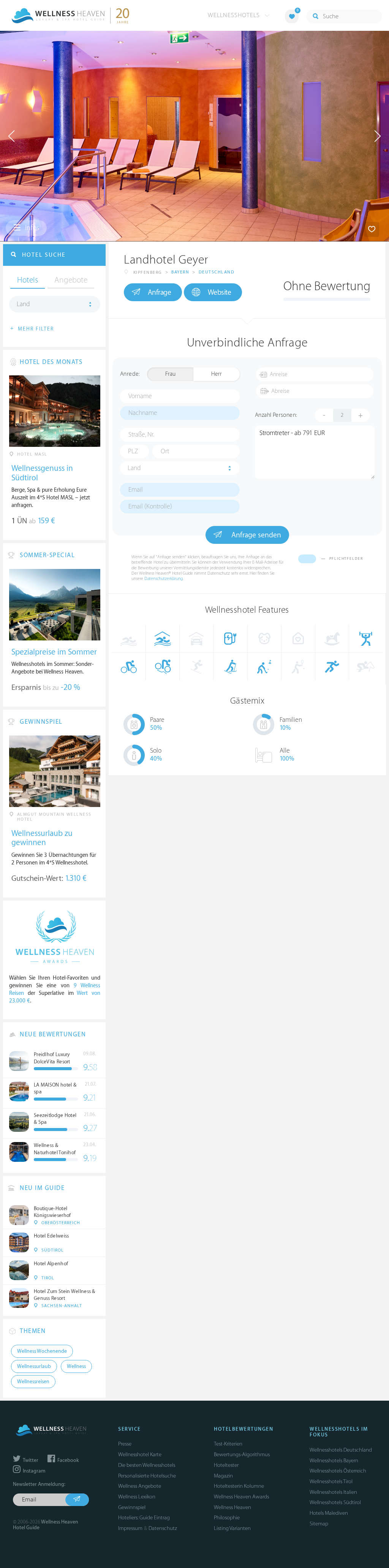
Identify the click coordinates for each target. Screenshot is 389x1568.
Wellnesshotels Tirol (331, 1481)
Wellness (76, 1366)
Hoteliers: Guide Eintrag (144, 1517)
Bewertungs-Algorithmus (242, 1454)
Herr (216, 374)
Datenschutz (163, 1528)
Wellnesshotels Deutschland (341, 1450)
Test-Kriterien (228, 1444)
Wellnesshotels (235, 15)
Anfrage (159, 292)
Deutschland (217, 272)
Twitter (30, 1460)
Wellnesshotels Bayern (334, 1460)
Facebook (67, 1460)
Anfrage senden (255, 535)
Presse (124, 1444)
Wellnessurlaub (34, 1366)
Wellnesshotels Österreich (338, 1471)
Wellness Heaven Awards (241, 1496)
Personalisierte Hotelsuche (147, 1476)
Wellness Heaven (232, 1507)
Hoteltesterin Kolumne (239, 1486)
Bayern (180, 272)
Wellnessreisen (33, 1382)
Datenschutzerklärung (163, 578)
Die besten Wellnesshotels (146, 1465)
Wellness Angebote (139, 1486)
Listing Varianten (232, 1528)
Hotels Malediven (329, 1513)
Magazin (223, 1476)
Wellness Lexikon (136, 1496)
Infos (31, 228)
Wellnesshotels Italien (333, 1492)
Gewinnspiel (131, 1507)
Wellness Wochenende (42, 1351)
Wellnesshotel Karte (139, 1454)
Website (219, 292)
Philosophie (227, 1517)
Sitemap (319, 1523)
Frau (170, 374)
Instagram (33, 1471)
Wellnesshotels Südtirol (335, 1502)
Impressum (130, 1528)
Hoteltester (226, 1465)
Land (134, 468)
